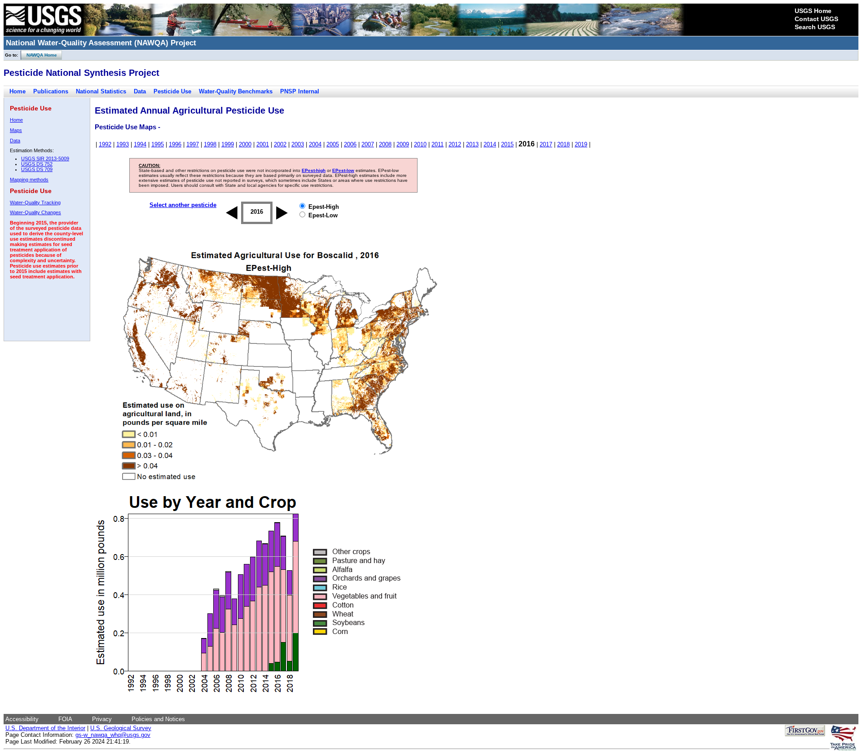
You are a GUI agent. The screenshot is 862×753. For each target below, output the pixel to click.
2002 (280, 144)
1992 (105, 144)
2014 (490, 144)
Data (140, 91)
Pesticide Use (172, 91)
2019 (581, 144)
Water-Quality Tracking (35, 202)
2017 (546, 144)
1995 (157, 144)
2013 (472, 144)
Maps (16, 130)
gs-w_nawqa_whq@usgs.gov (112, 734)
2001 (262, 144)
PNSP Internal (299, 91)
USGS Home (813, 10)
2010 (420, 144)
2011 (437, 144)
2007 (367, 144)
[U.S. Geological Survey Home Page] (44, 33)
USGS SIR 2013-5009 (45, 158)
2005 (332, 144)
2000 (245, 144)
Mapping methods (29, 179)
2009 (402, 144)
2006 (350, 144)
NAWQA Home (39, 55)
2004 (315, 144)
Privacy (102, 719)
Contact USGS (816, 18)
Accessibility (22, 719)
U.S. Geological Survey (120, 728)
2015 (507, 144)
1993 (122, 144)
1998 (210, 144)
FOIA (65, 719)
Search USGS (815, 27)
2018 (563, 144)
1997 (192, 144)
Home (17, 91)
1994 (140, 144)
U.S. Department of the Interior (45, 728)
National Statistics (101, 91)
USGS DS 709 (37, 169)
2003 (297, 144)
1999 (227, 144)
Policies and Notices (158, 719)
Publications (50, 91)
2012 (455, 144)
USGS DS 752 (37, 164)
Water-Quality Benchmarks (236, 91)
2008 (385, 144)
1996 (175, 144)
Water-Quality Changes (35, 212)
